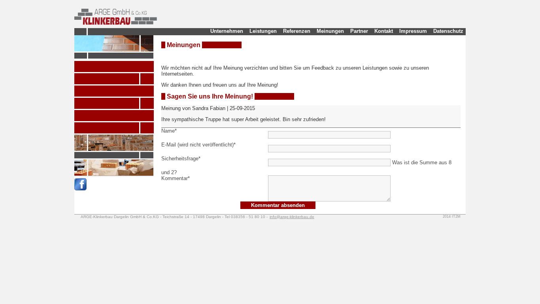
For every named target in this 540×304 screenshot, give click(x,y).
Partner (359, 31)
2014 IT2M (452, 216)
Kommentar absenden (278, 205)
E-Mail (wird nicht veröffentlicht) (198, 145)
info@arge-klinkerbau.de (292, 217)
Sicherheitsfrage (180, 159)
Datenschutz (448, 31)
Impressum (413, 31)
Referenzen (296, 31)
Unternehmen (226, 31)
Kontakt (383, 31)
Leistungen (263, 31)
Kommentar (175, 178)
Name (169, 131)
